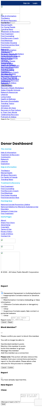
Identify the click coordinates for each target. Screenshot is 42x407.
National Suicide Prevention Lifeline (15, 204)
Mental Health (6, 173)
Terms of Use (6, 229)
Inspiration (5, 164)
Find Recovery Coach (10, 191)
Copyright (5, 227)
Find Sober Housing (9, 195)
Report (10, 322)
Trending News (7, 179)
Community (6, 157)
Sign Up (26, 3)
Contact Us (5, 236)
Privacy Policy (6, 231)
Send (3, 404)
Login (35, 3)
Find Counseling (7, 189)
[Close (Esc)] (2, 291)
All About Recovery (9, 175)
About (3, 220)
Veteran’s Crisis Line (9, 211)
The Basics (5, 170)
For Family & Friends (9, 177)
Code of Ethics (7, 234)
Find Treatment (7, 186)
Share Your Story (8, 222)
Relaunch (5, 159)
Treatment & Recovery (10, 155)
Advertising (5, 225)
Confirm (10, 367)
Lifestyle (4, 161)
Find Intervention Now (10, 197)
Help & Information (8, 152)
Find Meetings (6, 193)
